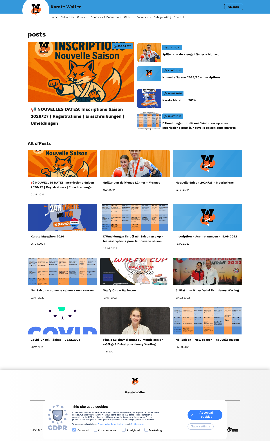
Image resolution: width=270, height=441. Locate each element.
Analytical (133, 430)
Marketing (155, 430)
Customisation (107, 430)
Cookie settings (137, 424)
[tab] (56, 17)
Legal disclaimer (118, 424)
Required (83, 430)
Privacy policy (104, 424)
